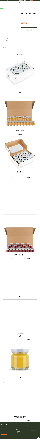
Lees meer (28, 177)
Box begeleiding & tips (34, 430)
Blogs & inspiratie (26, 425)
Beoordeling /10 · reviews (24, 23)
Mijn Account (17, 432)
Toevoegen (11, 177)
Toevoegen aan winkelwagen (29, 27)
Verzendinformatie (33, 425)
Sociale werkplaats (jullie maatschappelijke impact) (19, 431)
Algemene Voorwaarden (19, 425)
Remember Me (1, 7)
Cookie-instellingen (18, 428)
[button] (26, 30)
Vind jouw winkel (18, 429)
